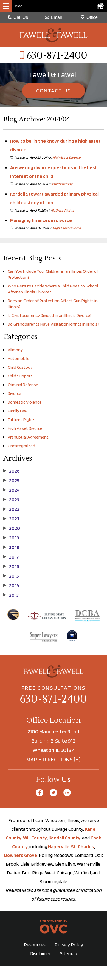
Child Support (20, 376)
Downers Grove (20, 855)
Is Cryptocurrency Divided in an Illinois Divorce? (50, 315)
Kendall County (64, 838)
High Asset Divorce (66, 157)
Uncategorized (21, 445)
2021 (11, 518)
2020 (11, 528)
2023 (11, 499)
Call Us (20, 17)
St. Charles (82, 846)
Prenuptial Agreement (28, 437)
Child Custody (62, 184)
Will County (35, 838)
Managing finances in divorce (41, 220)
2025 (11, 480)
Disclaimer (40, 953)
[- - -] (6, 6)
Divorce (14, 393)
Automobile (18, 358)
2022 (11, 509)
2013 (11, 595)
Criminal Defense (23, 384)
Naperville (58, 846)
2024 (11, 490)
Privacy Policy (69, 944)
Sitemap (68, 953)
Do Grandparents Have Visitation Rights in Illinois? (53, 324)
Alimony (15, 349)
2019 (11, 538)
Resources (35, 944)
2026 (11, 471)
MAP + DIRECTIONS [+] (53, 759)
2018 (11, 547)
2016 (11, 566)
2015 (11, 576)
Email (56, 17)
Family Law (17, 410)
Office (92, 17)
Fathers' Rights (63, 210)
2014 (11, 585)
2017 (11, 557)
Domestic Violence (24, 402)
